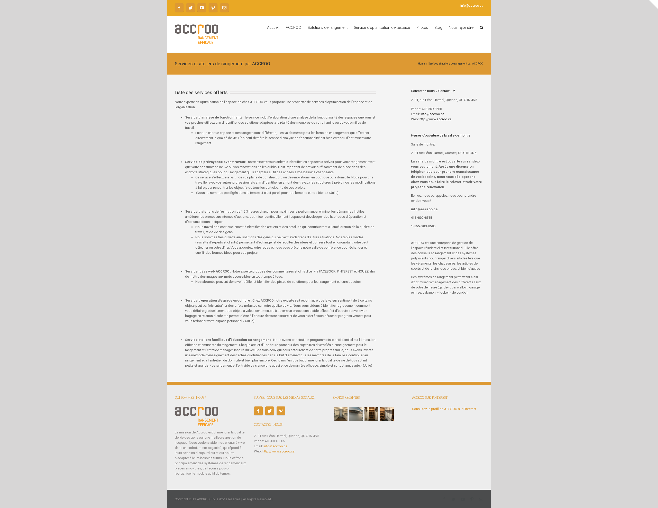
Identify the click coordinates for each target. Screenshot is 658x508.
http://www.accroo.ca (435, 119)
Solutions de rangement (328, 27)
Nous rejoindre (461, 27)
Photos (422, 27)
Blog (438, 27)
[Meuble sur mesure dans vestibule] (371, 414)
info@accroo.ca (471, 5)
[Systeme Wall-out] (356, 414)
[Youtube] (201, 7)
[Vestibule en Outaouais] (387, 414)
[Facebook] (179, 7)
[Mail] (224, 7)
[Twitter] (190, 7)
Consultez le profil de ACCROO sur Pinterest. (444, 409)
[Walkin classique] (340, 414)
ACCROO (293, 27)
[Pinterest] (213, 7)
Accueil (273, 27)
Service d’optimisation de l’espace (382, 27)
